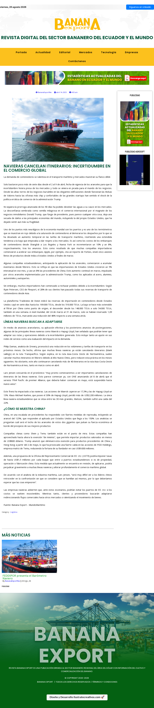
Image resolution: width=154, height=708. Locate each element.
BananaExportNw (12, 581)
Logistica (13, 512)
